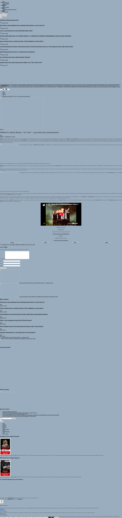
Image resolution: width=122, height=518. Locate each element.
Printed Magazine (6, 431)
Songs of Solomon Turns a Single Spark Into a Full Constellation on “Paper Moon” (22, 41)
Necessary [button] (2, 509)
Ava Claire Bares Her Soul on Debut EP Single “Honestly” (15, 57)
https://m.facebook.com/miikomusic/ (61, 240)
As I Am (9, 244)
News (4, 428)
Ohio (27, 244)
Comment (2, 258)
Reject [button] (52, 517)
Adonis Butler (5, 244)
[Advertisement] (61, 75)
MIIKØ (23, 244)
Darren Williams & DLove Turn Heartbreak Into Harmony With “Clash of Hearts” (22, 326)
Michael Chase (18, 244)
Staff (1, 135)
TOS (4, 432)
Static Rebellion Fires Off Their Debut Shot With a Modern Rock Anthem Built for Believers (24, 314)
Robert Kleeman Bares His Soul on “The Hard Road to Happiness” (17, 52)
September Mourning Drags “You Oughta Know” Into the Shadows (18, 332)
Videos (4, 430)
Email (1, 263)
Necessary (4, 510)
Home (4, 423)
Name (1, 261)
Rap (31, 244)
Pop (29, 244)
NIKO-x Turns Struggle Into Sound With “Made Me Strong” (16, 320)
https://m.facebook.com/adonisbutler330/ (61, 233)
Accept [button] (49, 517)
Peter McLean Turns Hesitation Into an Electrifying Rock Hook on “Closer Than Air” (22, 25)
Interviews (5, 427)
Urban (33, 244)
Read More (56, 517)
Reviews (4, 425)
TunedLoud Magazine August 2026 (9, 20)
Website (1, 265)
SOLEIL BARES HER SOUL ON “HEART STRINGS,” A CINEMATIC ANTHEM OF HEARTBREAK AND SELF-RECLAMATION (35, 36)
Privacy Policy (5, 433)
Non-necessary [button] (3, 513)
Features (4, 424)
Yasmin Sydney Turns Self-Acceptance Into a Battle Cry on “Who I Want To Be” (21, 62)
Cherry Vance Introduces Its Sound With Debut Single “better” (16, 30)
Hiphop (13, 244)
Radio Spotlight (6, 429)
